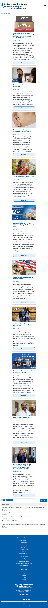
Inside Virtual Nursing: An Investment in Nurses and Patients (24, 371)
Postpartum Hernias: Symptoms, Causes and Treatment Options (22, 130)
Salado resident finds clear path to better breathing (23, 277)
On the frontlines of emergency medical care (22, 324)
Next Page (43, 500)
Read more (28, 63)
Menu (45, 6)
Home (2, 13)
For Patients (24, 569)
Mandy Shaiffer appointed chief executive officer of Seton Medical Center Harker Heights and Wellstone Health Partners (23, 466)
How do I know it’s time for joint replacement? (22, 85)
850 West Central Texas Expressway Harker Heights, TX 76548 (25, 591)
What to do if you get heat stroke (24, 176)
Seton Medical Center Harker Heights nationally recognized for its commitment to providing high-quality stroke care (23, 35)
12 (11, 500)
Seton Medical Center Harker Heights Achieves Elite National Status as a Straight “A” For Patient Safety (23, 224)
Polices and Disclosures (24, 553)
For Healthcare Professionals (24, 538)
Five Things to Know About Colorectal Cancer (21, 418)
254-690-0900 (25, 594)
